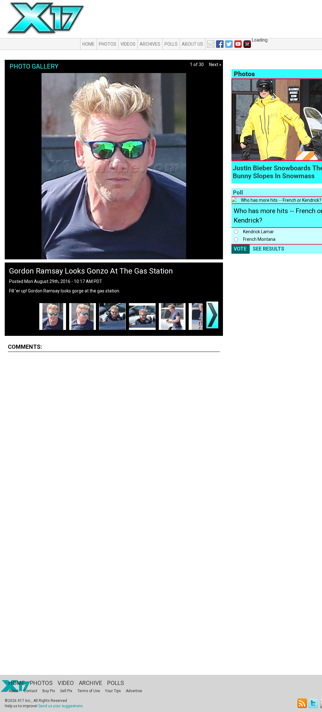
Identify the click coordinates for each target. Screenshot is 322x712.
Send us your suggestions (60, 706)
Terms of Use (88, 691)
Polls (171, 44)
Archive (90, 683)
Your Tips (113, 691)
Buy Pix (48, 691)
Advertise (134, 691)
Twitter (313, 703)
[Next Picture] (212, 315)
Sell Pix (66, 691)
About (13, 691)
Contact (30, 691)
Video (66, 683)
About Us (192, 44)
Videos (128, 44)
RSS (302, 703)
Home (88, 44)
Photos (107, 44)
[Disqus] (114, 435)
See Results (268, 249)
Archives (150, 44)
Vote (240, 249)
